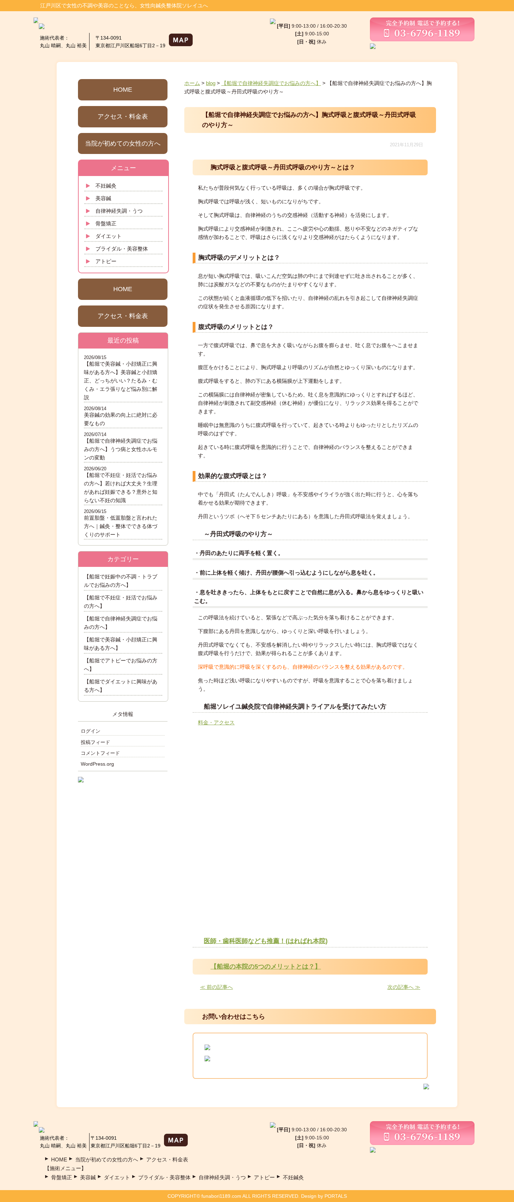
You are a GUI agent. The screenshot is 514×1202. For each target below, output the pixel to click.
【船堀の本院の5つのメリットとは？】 (265, 966)
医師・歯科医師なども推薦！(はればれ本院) (266, 940)
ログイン (90, 731)
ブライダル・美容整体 (121, 249)
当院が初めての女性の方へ (122, 143)
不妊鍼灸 (105, 186)
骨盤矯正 (105, 223)
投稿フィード (95, 742)
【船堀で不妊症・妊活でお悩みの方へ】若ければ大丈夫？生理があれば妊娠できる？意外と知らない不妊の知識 (120, 487)
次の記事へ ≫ (403, 987)
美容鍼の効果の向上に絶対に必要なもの (120, 419)
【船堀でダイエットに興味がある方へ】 (120, 686)
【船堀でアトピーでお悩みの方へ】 (120, 665)
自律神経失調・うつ (119, 211)
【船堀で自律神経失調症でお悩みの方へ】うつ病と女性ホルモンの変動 (120, 449)
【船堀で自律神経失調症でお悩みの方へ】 (120, 623)
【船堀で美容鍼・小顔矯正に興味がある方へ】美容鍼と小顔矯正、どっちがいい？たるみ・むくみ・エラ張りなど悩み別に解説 (120, 380)
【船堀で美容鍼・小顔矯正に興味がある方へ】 (120, 644)
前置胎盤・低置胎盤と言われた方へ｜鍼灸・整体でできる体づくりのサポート (120, 526)
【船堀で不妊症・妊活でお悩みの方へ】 (120, 602)
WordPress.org (97, 764)
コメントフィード (100, 753)
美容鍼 (103, 198)
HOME (122, 89)
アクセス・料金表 (123, 116)
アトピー (105, 261)
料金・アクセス (216, 722)
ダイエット (108, 236)
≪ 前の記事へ (216, 987)
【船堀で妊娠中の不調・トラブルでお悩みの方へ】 (120, 581)
